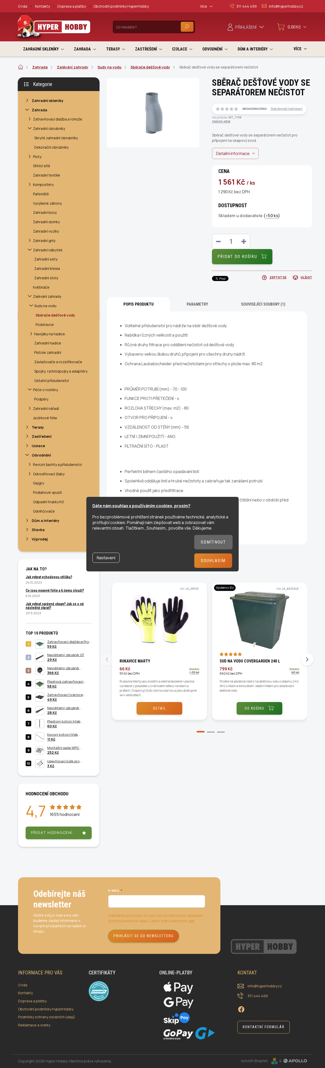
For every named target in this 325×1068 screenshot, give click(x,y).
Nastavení (106, 558)
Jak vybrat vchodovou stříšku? (49, 577)
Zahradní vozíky (46, 231)
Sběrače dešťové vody (55, 315)
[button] (197, 732)
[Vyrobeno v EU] (259, 620)
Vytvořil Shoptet (254, 1060)
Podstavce (45, 324)
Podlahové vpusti (47, 492)
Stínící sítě (41, 165)
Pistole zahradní (47, 352)
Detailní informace (233, 153)
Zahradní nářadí (46, 408)
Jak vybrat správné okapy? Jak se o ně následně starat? (55, 606)
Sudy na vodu (45, 305)
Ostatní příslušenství (51, 380)
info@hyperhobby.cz (265, 986)
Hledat (187, 26)
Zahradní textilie (46, 175)
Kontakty (42, 6)
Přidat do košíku (237, 256)
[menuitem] (43, 49)
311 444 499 (258, 995)
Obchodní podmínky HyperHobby (121, 6)
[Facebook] (241, 1008)
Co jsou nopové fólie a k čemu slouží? (55, 590)
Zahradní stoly (46, 277)
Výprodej (40, 539)
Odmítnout (213, 542)
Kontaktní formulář (263, 1027)
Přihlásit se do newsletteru (143, 936)
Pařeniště (41, 193)
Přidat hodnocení (52, 832)
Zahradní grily (44, 240)
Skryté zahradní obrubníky (56, 137)
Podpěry (41, 399)
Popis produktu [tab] (138, 304)
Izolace (38, 445)
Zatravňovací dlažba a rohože (57, 119)
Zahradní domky (46, 221)
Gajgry (38, 483)
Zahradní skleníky (47, 100)
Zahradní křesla (47, 268)
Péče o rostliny (45, 389)
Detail (159, 708)
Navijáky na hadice (49, 333)
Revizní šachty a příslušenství (57, 464)
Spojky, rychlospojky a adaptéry (60, 371)
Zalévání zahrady (47, 296)
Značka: (221, 121)
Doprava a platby (71, 6)
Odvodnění (41, 455)
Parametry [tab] (197, 304)
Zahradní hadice (47, 343)
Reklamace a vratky (34, 1025)
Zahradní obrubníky (49, 128)
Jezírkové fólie (45, 417)
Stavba (38, 529)
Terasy (38, 427)
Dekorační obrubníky (51, 147)
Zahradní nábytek (47, 250)
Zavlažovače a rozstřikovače (58, 361)
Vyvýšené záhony (47, 203)
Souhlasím (213, 560)
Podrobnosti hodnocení (286, 109)
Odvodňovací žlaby (48, 473)
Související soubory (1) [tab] (263, 304)
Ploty (37, 156)
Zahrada (39, 110)
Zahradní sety (45, 259)
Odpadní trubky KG (48, 501)
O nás (22, 6)
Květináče (41, 287)
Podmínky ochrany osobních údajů (46, 1016)
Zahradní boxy (45, 212)
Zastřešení (42, 436)
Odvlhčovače (44, 511)
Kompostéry (43, 184)
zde (191, 920)
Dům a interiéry (45, 520)
